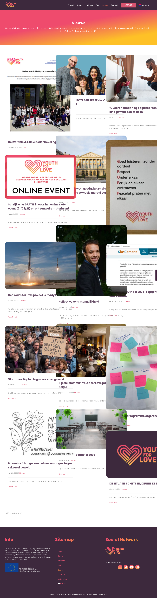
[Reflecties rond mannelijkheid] (91, 260)
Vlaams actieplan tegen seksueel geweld (36, 379)
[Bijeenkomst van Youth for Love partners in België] (91, 350)
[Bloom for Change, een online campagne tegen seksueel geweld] (40, 433)
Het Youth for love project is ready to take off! (39, 295)
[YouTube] (131, 562)
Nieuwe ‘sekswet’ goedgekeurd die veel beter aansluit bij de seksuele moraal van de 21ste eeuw (89, 193)
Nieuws (121, 117)
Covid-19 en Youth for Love (77, 455)
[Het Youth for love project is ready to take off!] (40, 265)
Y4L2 (25, 148)
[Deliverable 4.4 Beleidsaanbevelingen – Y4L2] (40, 95)
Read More (12, 228)
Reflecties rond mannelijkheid (79, 302)
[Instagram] (137, 562)
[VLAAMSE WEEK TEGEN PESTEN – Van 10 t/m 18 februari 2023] (91, 75)
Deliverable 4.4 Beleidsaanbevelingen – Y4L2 (38, 142)
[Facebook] (120, 562)
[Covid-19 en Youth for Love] (91, 429)
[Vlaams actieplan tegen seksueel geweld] (40, 349)
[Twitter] (126, 562)
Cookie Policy (103, 589)
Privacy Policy (92, 589)
